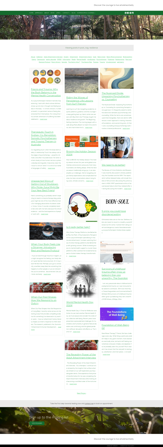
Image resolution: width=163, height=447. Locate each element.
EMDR (59, 59)
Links (58, 13)
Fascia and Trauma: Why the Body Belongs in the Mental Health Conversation (46, 92)
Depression (41, 59)
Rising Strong (55, 62)
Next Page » (81, 393)
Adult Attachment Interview (53, 57)
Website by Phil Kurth (127, 446)
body (94, 57)
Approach (39, 13)
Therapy (96, 62)
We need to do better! (113, 165)
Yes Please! (37, 423)
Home (31, 13)
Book (52, 13)
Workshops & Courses (85, 13)
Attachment (74, 57)
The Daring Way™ (74, 62)
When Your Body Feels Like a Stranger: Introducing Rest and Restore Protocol (45, 247)
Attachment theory (85, 57)
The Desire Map (86, 62)
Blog (73, 13)
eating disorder (51, 59)
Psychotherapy (101, 59)
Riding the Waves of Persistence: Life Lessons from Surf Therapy (79, 101)
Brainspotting (127, 57)
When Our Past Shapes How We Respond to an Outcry (43, 300)
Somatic (64, 62)
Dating (34, 59)
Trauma (102, 62)
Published (111, 59)
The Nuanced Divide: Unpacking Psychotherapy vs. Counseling (116, 96)
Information (66, 59)
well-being (120, 62)
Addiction (39, 57)
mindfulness (91, 59)
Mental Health (81, 59)
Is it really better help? (78, 227)
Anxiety (66, 57)
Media (74, 59)
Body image (101, 57)
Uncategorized (111, 62)
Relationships (119, 59)
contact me (89, 404)
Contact (66, 13)
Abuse (33, 57)
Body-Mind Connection (114, 57)
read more (43, 119)
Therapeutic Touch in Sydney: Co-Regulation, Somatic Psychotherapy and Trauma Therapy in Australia (44, 138)
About (46, 13)
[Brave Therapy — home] (35, 5)
